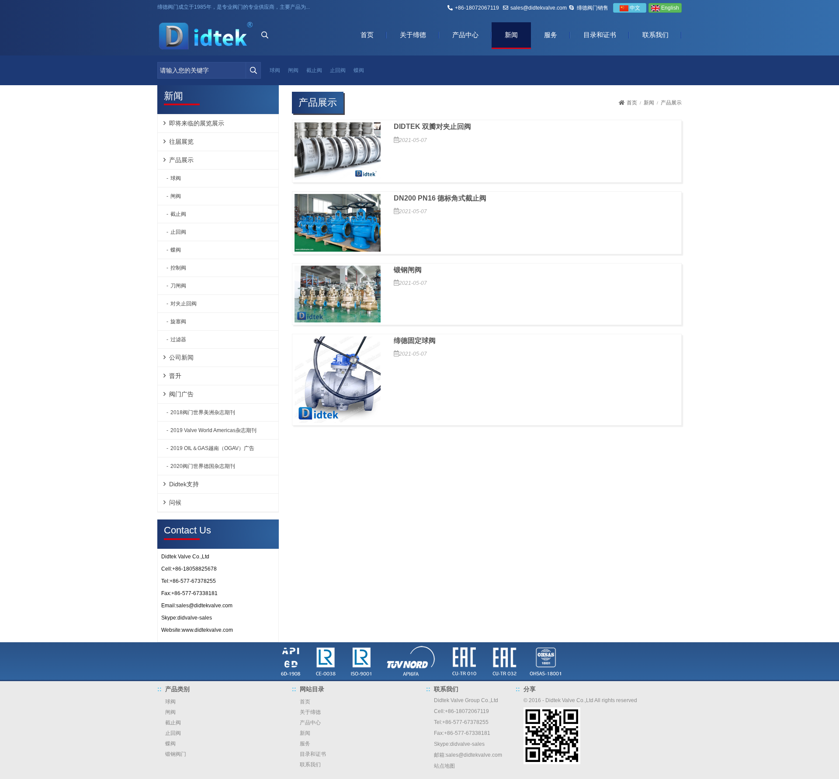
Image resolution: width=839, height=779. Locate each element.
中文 (634, 8)
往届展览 (181, 141)
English (669, 8)
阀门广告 (181, 394)
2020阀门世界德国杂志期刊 (202, 466)
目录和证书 (599, 34)
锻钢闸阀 (408, 270)
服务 (550, 34)
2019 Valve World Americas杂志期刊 (213, 430)
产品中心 (465, 34)
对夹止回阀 (183, 304)
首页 (367, 34)
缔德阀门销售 (592, 8)
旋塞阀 (178, 322)
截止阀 (314, 70)
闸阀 (293, 70)
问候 (175, 502)
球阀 (275, 70)
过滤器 (178, 339)
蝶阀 (359, 70)
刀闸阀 (178, 286)
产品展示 (181, 159)
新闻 (511, 34)
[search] (253, 70)
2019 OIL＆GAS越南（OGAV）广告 (212, 448)
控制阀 (178, 268)
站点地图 (444, 766)
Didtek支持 (184, 484)
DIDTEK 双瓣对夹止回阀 (432, 126)
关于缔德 (413, 34)
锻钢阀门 (175, 754)
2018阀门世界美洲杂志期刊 (202, 412)
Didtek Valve (449, 700)
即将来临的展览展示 (196, 123)
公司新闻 (181, 357)
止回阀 (338, 70)
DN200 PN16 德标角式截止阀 (440, 198)
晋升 (175, 375)
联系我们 (655, 34)
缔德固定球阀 (415, 340)
